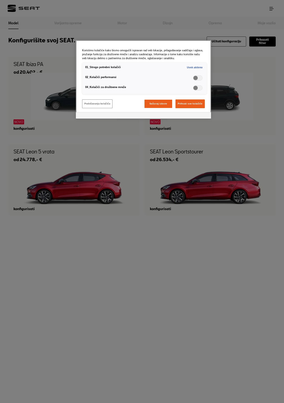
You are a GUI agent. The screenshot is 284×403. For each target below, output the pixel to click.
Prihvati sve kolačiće (190, 103)
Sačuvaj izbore (158, 103)
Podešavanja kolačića (97, 103)
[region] (143, 79)
